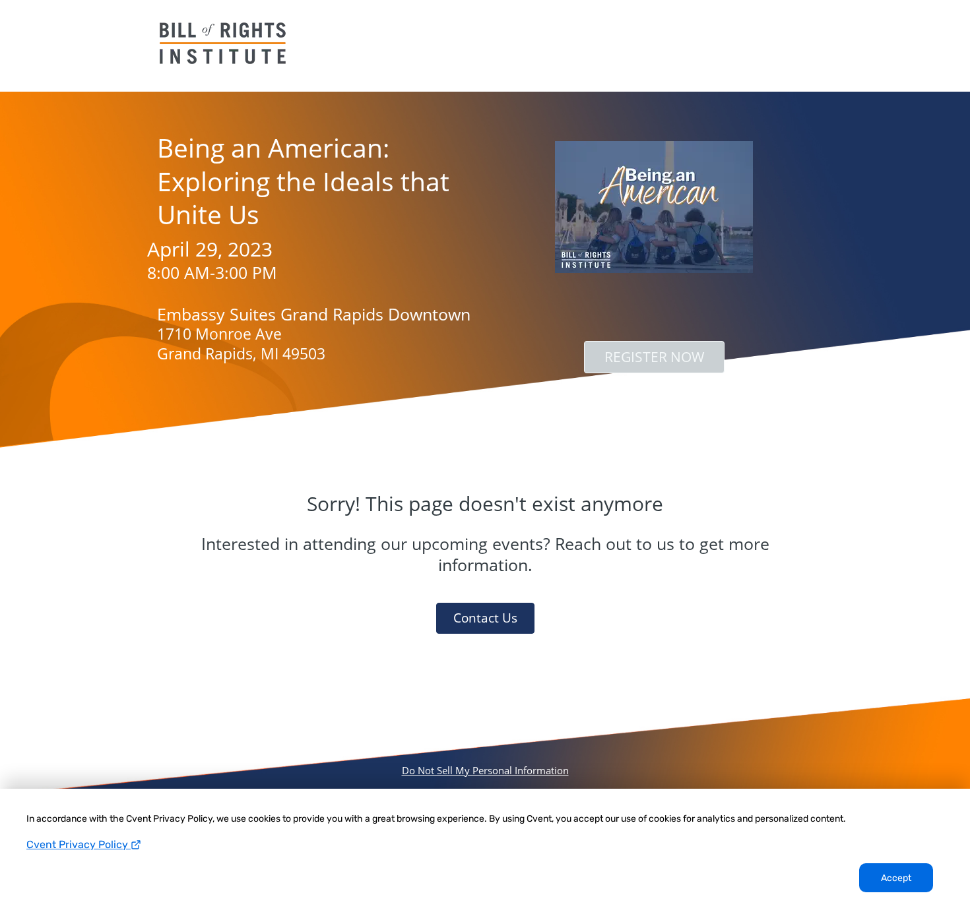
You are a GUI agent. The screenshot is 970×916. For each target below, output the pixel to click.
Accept (896, 878)
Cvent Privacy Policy (78, 844)
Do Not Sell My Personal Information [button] (485, 770)
